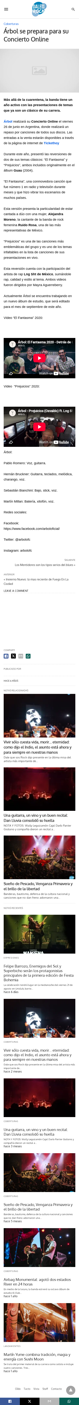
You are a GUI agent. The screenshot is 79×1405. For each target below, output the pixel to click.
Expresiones (11, 958)
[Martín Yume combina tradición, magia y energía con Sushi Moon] (39, 1322)
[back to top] (70, 1390)
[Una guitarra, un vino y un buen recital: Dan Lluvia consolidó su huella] (39, 789)
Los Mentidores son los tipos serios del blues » (45, 565)
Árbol (8, 121)
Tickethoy (51, 143)
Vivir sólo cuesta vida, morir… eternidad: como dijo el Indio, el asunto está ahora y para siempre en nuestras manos (37, 747)
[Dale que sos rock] (39, 9)
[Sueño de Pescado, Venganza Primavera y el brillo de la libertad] (39, 857)
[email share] (20, 656)
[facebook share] (6, 656)
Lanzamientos (12, 1346)
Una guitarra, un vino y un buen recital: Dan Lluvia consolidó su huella (36, 1131)
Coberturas (11, 24)
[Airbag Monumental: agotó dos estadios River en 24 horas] (39, 1247)
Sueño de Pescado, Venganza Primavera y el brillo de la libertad (38, 1206)
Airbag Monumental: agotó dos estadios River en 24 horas (37, 1281)
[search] (73, 9)
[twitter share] (13, 656)
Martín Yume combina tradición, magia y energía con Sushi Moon (37, 1356)
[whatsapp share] (28, 656)
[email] (49, 1401)
